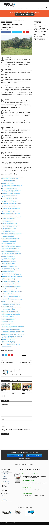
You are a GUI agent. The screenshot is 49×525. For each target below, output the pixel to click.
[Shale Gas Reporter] (18, 513)
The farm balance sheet (7, 327)
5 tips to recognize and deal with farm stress (11, 286)
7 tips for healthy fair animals (8, 244)
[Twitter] (47, 1)
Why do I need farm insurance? (8, 301)
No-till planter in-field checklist (8, 180)
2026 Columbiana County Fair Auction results (40, 25)
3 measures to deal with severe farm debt (10, 281)
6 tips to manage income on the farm (9, 284)
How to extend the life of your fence (9, 266)
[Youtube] (21, 374)
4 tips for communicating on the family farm (11, 314)
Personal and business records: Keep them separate (13, 331)
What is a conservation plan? (8, 220)
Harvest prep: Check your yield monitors (10, 235)
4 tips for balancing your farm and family (10, 312)
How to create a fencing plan (8, 271)
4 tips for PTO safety (6, 324)
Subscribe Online (5, 481)
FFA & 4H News (3, 389)
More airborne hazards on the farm (9, 223)
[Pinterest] (15, 374)
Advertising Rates (5, 471)
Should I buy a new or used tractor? (9, 201)
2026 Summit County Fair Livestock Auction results (39, 39)
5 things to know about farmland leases (10, 178)
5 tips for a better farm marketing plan (10, 206)
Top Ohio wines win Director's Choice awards (25, 363)
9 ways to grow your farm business (9, 188)
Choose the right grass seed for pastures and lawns (16, 392)
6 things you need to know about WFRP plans (11, 296)
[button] (46, 8)
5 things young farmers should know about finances (13, 326)
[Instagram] (13, 374)
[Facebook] (45, 1)
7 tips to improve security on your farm (10, 278)
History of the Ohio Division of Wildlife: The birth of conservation (41, 29)
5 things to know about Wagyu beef (9, 226)
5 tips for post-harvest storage (8, 309)
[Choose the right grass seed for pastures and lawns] (16, 386)
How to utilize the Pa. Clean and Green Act (11, 304)
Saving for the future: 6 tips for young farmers (11, 337)
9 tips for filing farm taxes (7, 306)
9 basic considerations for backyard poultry (11, 186)
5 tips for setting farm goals (7, 293)
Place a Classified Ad (6, 479)
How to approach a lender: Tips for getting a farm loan (13, 334)
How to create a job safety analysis (9, 195)
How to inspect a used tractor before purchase (11, 203)
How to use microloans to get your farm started (12, 336)
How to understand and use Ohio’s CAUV (11, 303)
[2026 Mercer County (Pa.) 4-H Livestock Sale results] (27, 386)
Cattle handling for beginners (8, 200)
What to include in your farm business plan (11, 332)
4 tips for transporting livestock (8, 342)
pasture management (9, 350)
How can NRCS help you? (7, 221)
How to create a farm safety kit (8, 339)
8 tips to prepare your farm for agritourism (10, 239)
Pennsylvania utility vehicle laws (9, 228)
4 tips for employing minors (7, 322)
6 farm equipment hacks (7, 346)
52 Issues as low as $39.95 (15, 455)
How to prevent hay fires (7, 264)
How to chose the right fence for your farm (11, 269)
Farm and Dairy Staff (6, 29)
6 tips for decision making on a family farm (11, 238)
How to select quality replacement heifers (10, 191)
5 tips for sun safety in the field (8, 259)
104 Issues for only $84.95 (34, 455)
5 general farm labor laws (7, 321)
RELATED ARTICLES (6, 380)
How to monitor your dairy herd (8, 256)
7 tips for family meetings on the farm (10, 311)
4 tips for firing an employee (8, 316)
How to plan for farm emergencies (9, 241)
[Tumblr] (17, 374)
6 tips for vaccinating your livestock (9, 249)
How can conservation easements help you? (11, 216)
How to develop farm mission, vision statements (12, 291)
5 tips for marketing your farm (8, 289)
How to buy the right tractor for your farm (10, 205)
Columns (13, 389)
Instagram (4, 499)
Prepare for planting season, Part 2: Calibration (12, 274)
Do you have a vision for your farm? (9, 198)
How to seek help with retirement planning (11, 208)
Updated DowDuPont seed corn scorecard (7, 363)
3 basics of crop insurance (7, 298)
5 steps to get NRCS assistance (9, 215)
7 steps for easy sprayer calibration (9, 273)
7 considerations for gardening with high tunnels (12, 185)
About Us (4, 476)
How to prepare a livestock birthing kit (10, 288)
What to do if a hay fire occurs (8, 263)
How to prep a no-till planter (8, 183)
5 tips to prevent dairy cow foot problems (10, 251)
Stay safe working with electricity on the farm (11, 193)
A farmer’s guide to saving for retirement (10, 211)
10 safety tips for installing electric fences (10, 268)
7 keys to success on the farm (8, 243)
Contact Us (4, 478)
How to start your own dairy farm (9, 258)
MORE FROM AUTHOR (15, 380)
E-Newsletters (5, 500)
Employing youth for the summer (9, 261)
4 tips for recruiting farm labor (8, 319)
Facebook (4, 495)
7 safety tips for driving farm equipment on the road (12, 176)
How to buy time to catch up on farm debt (10, 283)
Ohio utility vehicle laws (7, 230)
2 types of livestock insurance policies (10, 294)
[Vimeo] (19, 374)
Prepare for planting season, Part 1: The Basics (12, 276)
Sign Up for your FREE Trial (24, 14)
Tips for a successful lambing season (10, 196)
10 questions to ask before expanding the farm (11, 190)
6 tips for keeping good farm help (9, 317)
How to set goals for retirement (8, 210)
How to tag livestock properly (8, 236)
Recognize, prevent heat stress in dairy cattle (11, 254)
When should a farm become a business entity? (12, 233)
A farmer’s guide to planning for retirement (11, 213)
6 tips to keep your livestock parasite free (10, 248)
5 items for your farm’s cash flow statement (11, 329)
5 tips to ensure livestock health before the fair (11, 246)
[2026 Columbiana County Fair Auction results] (5, 386)
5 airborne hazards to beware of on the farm (11, 225)
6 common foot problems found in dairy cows (11, 253)
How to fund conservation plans (8, 218)
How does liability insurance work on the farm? (12, 299)
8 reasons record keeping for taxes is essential (12, 308)
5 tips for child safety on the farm (9, 341)
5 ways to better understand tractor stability (11, 344)
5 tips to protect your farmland (8, 279)
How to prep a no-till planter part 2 (9, 181)
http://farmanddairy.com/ (13, 371)
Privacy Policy (5, 473)
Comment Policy (5, 483)
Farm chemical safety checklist (8, 231)
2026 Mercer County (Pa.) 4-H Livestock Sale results (27, 392)
